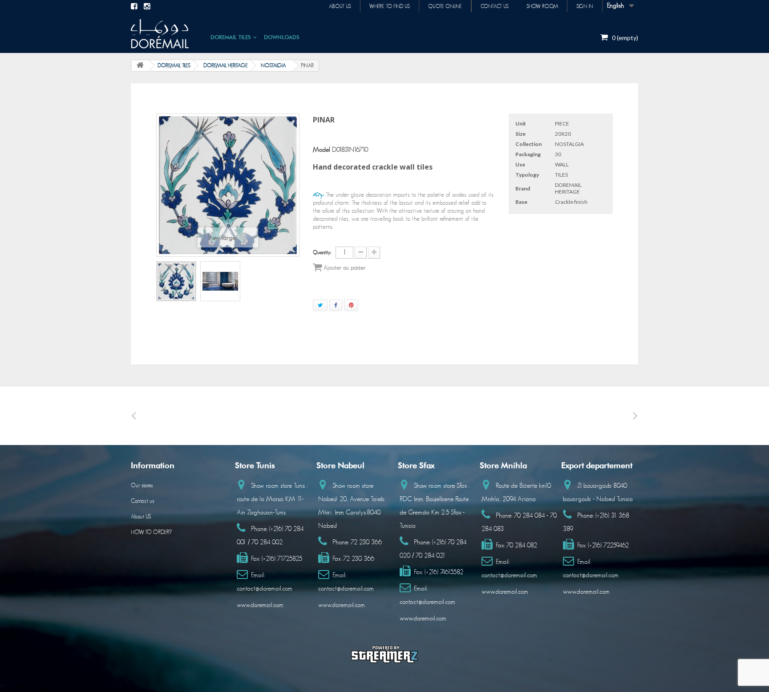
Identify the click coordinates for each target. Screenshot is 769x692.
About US (141, 517)
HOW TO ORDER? (151, 532)
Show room (542, 6)
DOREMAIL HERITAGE (225, 65)
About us (340, 6)
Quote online (445, 6)
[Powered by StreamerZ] (384, 654)
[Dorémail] (160, 34)
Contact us (495, 6)
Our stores (142, 486)
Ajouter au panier (343, 268)
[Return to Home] (140, 65)
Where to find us (389, 6)
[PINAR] (176, 281)
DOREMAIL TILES (230, 37)
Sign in (584, 6)
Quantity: (322, 252)
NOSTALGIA (273, 65)
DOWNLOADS (282, 37)
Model (321, 149)
